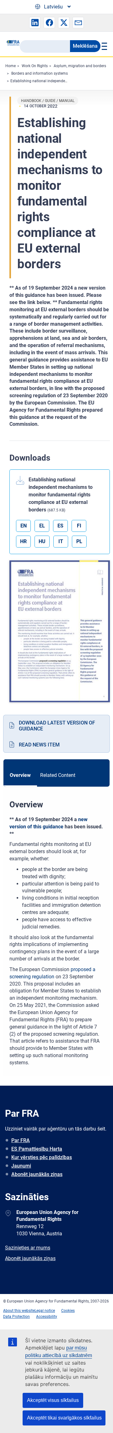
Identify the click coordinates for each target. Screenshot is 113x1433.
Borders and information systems (39, 73)
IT (60, 541)
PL (79, 541)
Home (10, 66)
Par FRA (20, 1140)
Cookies (68, 1310)
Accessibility (46, 1316)
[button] (34, 22)
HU (42, 541)
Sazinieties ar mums (27, 1248)
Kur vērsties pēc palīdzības (41, 1157)
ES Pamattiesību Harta (36, 1149)
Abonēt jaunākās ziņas (36, 1174)
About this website (19, 1310)
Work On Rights (35, 66)
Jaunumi (21, 1166)
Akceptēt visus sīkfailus (53, 1400)
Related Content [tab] (57, 775)
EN (23, 526)
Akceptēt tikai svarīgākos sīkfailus (64, 1417)
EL (42, 526)
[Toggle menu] (103, 46)
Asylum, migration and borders (80, 66)
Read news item (39, 745)
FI (79, 526)
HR (23, 541)
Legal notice (45, 1310)
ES (60, 526)
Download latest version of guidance (57, 726)
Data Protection (16, 1316)
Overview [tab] (20, 775)
